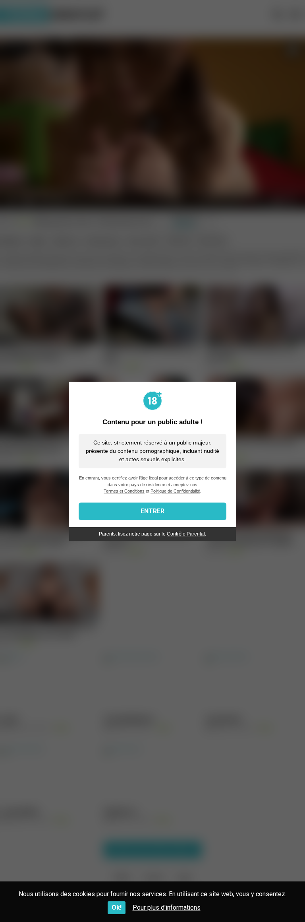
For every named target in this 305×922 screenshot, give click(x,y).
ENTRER (152, 511)
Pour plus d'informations (167, 907)
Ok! (117, 907)
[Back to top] (278, 898)
